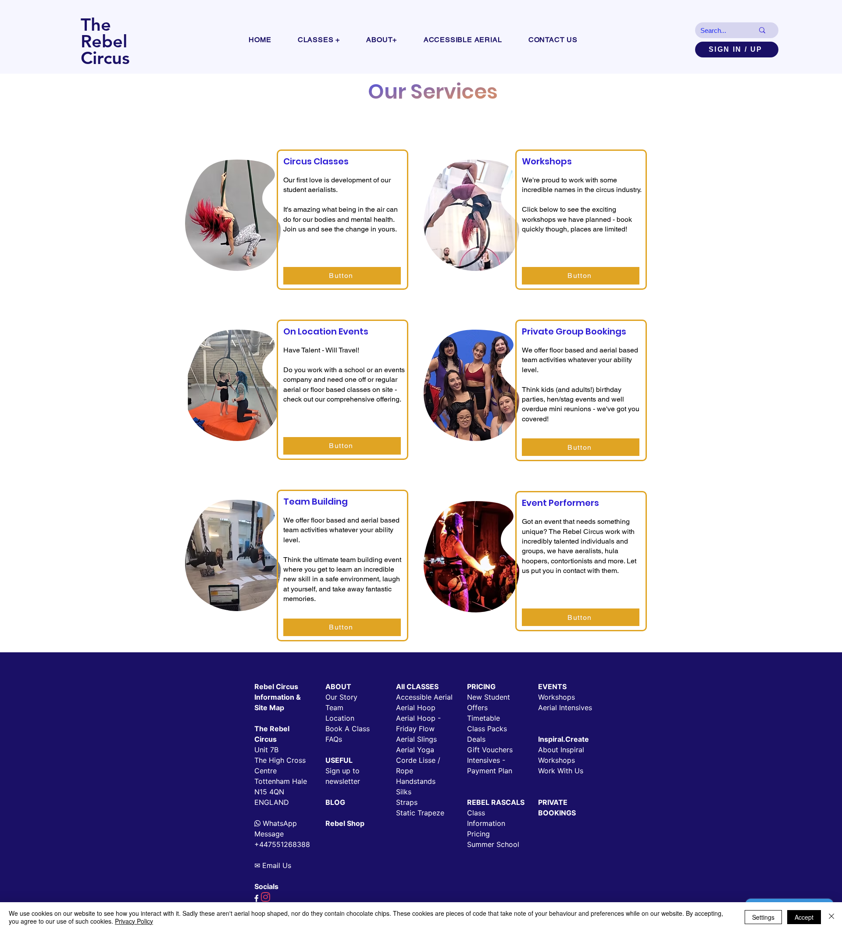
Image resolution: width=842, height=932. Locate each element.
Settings (763, 917)
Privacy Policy (134, 921)
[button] (319, 40)
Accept (804, 917)
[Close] (831, 917)
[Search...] (762, 30)
